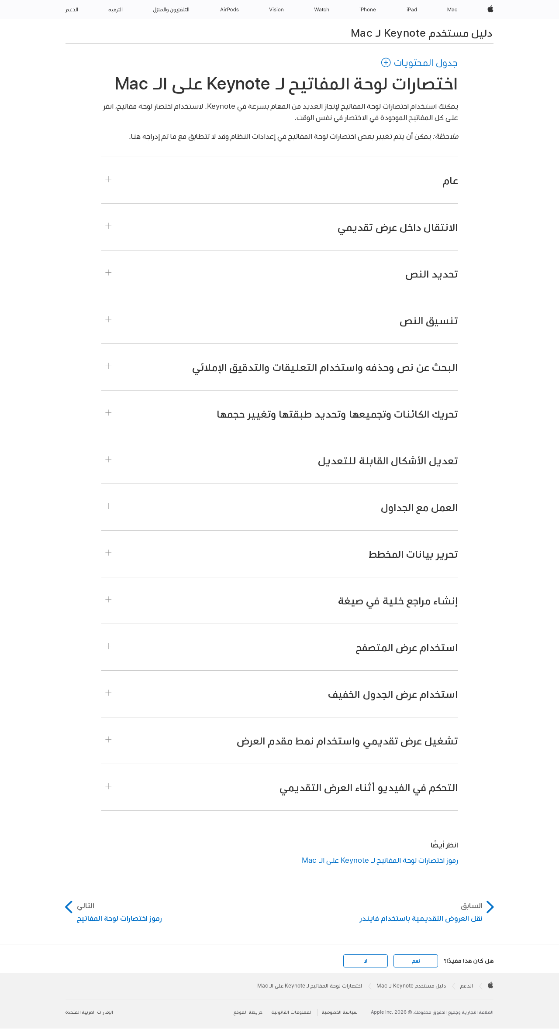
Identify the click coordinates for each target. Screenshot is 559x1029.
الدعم (466, 985)
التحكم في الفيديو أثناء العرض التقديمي (369, 787)
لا (365, 961)
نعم (415, 961)
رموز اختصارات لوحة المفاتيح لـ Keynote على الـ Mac (380, 860)
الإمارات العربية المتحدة (89, 1012)
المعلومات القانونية (292, 1012)
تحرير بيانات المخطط (413, 554)
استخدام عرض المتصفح (407, 647)
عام (450, 180)
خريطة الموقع (248, 1012)
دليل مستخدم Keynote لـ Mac (421, 32)
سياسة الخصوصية (340, 1012)
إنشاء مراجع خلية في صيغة (398, 600)
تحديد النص (431, 273)
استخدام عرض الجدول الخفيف (393, 694)
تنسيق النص (429, 320)
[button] (419, 62)
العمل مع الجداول (419, 507)
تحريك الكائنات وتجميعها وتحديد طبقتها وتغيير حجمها (337, 413)
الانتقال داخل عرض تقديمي (398, 227)
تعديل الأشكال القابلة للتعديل (388, 460)
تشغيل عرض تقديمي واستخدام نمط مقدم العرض (347, 740)
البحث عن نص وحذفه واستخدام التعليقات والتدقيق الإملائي (325, 367)
